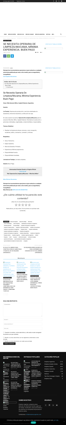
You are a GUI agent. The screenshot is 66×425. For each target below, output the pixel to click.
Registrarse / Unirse (21, 1)
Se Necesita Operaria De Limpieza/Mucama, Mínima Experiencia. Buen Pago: (22, 84)
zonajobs (25, 240)
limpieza (5, 237)
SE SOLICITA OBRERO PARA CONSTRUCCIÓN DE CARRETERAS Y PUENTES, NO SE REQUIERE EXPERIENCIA (12, 250)
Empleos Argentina (40, 34)
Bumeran (30, 221)
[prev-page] (4, 294)
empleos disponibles (24, 233)
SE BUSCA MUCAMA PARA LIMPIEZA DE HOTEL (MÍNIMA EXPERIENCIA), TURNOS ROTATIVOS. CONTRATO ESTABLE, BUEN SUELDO (36, 282)
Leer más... (56, 420)
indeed (36, 235)
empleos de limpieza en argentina (11, 233)
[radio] (16, 205)
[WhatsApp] (8, 56)
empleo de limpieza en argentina (28, 225)
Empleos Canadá (30, 34)
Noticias (48, 34)
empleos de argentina (24, 231)
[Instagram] (56, 1)
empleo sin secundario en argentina (11, 229)
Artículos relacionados (10, 258)
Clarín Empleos (16, 223)
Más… (53, 34)
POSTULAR (22, 171)
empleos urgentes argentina (27, 235)
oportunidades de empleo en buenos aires (13, 240)
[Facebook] (53, 1)
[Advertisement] (44, 5)
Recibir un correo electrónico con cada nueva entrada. (18, 341)
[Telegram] (12, 56)
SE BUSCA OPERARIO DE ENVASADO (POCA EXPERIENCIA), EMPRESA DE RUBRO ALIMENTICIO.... (36, 383)
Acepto (33, 422)
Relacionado (10, 87)
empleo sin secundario (35, 227)
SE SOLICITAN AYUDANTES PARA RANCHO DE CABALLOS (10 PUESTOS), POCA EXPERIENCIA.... (16, 385)
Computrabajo (16, 225)
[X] (59, 1)
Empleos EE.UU (20, 34)
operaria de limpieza (8, 239)
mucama (15, 237)
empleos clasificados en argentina (11, 231)
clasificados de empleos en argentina (29, 223)
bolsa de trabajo (22, 221)
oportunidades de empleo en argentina (22, 239)
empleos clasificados (33, 229)
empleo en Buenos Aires (9, 227)
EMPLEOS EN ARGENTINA (20, 190)
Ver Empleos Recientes (10, 76)
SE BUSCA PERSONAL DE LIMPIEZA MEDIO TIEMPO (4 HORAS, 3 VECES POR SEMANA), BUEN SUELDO (22, 278)
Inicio (4, 38)
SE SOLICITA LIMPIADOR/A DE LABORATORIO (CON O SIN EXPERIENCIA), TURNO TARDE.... (16, 374)
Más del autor (21, 258)
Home (5, 34)
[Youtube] (61, 1)
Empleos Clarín (24, 229)
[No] (64, 421)
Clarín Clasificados (8, 223)
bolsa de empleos (14, 221)
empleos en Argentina (35, 233)
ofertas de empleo (22, 237)
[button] (61, 34)
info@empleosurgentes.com (33, 414)
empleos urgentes (16, 235)
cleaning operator (7, 225)
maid (10, 237)
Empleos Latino (7, 235)
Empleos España (12, 34)
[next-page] (7, 294)
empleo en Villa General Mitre (22, 227)
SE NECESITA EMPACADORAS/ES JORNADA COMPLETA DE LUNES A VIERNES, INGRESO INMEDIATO (36, 373)
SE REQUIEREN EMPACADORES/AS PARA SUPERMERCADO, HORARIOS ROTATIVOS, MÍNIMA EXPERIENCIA (33, 250)
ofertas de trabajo (32, 237)
